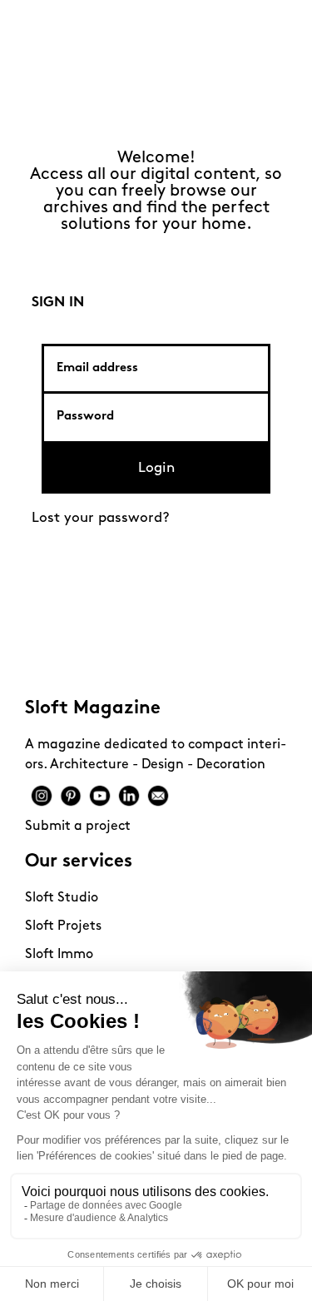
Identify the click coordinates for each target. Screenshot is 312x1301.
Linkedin (128, 795)
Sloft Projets (63, 926)
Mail (158, 795)
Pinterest (70, 795)
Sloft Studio (61, 898)
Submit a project (78, 826)
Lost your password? (101, 518)
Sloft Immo (59, 954)
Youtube (99, 795)
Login (156, 468)
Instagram (41, 795)
